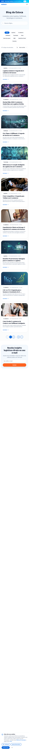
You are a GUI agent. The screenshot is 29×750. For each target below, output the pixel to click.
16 (18, 337)
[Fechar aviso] (27, 1)
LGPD (11, 741)
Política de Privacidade (21, 740)
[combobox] (22, 47)
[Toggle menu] (27, 4)
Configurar (6, 744)
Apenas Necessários (16, 744)
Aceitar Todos (6, 747)
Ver (25, 1)
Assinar (14, 365)
